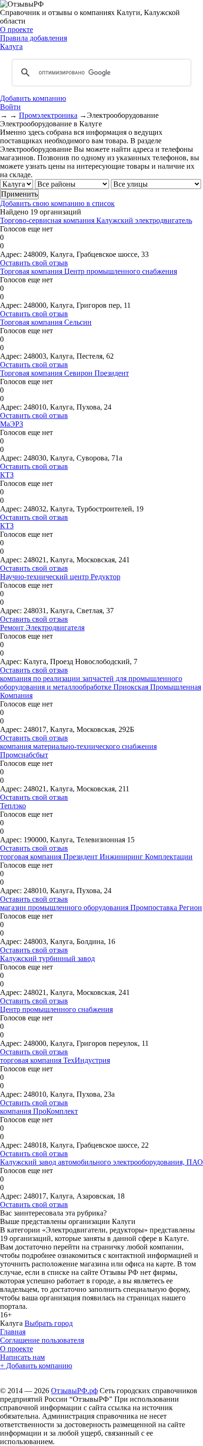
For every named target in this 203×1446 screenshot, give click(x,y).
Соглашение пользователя (42, 1340)
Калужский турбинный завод (47, 958)
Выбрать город (49, 1323)
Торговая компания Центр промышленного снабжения (88, 271)
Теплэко (13, 806)
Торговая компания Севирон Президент (64, 373)
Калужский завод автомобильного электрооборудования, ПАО (101, 1162)
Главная (12, 1332)
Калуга (11, 46)
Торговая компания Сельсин (46, 322)
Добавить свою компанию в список (57, 203)
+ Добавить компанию (36, 1366)
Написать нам (22, 1357)
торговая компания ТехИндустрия (55, 1060)
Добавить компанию (33, 98)
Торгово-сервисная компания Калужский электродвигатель (96, 220)
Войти (10, 107)
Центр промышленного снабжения (56, 1009)
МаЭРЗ (11, 424)
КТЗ (7, 475)
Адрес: (11, 254)
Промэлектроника (48, 115)
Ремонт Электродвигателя (42, 628)
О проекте (16, 29)
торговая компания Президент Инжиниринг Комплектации (96, 857)
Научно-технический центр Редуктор (60, 577)
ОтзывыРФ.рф (74, 1391)
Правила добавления (33, 38)
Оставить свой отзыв (34, 263)
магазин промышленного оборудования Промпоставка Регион (101, 908)
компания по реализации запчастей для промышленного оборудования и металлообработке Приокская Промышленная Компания (100, 686)
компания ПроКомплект (39, 1111)
